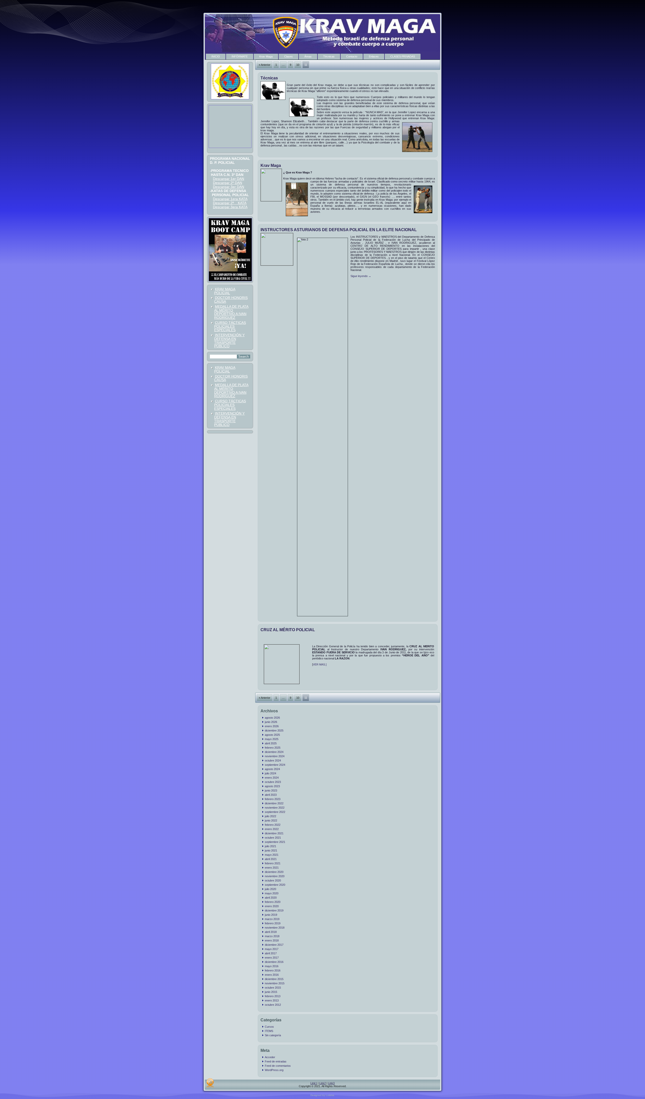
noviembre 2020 (274, 876)
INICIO (215, 56)
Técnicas (329, 56)
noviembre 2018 (274, 927)
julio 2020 (270, 889)
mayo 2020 (271, 893)
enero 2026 (272, 726)
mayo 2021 (271, 854)
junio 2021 (271, 850)
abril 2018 (271, 931)
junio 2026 (271, 721)
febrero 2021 (272, 863)
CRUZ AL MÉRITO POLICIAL (288, 630)
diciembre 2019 (274, 910)
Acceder (270, 1057)
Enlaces (374, 56)
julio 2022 (270, 816)
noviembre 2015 (274, 983)
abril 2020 (271, 897)
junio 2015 (271, 991)
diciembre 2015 (274, 979)
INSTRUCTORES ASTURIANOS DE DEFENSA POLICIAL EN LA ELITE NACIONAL (339, 230)
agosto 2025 (272, 734)
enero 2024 (272, 777)
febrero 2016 (272, 970)
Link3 (331, 1083)
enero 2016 (272, 974)
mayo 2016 (271, 966)
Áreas (308, 56)
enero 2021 (272, 867)
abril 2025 (271, 743)
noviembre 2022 (274, 807)
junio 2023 (271, 790)
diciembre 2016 (274, 961)
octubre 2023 (273, 781)
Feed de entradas (275, 1061)
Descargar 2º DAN (227, 183)
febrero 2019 (272, 923)
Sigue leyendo (360, 276)
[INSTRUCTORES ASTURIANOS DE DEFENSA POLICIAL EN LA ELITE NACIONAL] (278, 264)
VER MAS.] (320, 664)
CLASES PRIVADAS (402, 56)
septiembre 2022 (275, 811)
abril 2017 (271, 953)
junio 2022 (271, 820)
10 (297, 64)
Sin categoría (273, 1035)
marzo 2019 (272, 919)
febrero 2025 (272, 747)
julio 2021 (270, 846)
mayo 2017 (271, 949)
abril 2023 (271, 794)
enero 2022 (272, 829)
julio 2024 (270, 773)
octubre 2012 (273, 1004)
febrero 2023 (272, 799)
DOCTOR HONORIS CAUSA (231, 299)
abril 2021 (271, 859)
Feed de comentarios (278, 1065)
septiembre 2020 (275, 884)
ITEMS (269, 1030)
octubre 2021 (273, 837)
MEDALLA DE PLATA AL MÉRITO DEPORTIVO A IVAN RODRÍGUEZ (231, 312)
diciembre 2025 (274, 730)
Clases (288, 56)
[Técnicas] (274, 100)
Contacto (351, 56)
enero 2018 (272, 940)
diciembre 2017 (274, 944)
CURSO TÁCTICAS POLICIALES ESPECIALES (230, 326)
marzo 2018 (272, 936)
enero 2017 (272, 957)
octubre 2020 (273, 880)
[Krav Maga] (272, 200)
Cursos (269, 1026)
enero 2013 (272, 1000)
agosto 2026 (272, 717)
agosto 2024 (272, 769)
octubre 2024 (273, 760)
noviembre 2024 (274, 756)
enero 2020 (272, 906)
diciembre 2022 (274, 803)
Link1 (313, 1083)
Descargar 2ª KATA (229, 203)
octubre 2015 (273, 987)
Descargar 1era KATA (230, 199)
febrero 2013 (272, 996)
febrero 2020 (272, 901)
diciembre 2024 (274, 751)
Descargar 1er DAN (228, 179)
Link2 (322, 1083)
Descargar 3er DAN (228, 187)
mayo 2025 (271, 739)
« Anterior (264, 64)
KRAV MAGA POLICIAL (224, 291)
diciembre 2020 (274, 871)
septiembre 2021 (275, 841)
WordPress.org (274, 1070)
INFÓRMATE (240, 56)
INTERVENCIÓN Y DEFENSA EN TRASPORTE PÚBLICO (229, 340)
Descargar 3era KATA (230, 207)
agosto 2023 (272, 786)
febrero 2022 (272, 824)
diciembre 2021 (274, 833)
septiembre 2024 (275, 764)
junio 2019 (271, 914)
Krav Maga (266, 56)
